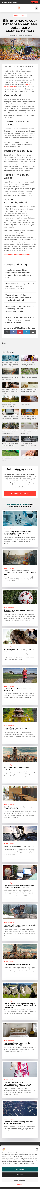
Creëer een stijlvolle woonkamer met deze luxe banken (28, 445)
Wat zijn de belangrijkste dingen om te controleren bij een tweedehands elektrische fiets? (20, 274)
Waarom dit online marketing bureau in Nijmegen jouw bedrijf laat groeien (10, 431)
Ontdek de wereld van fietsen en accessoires (17, 689)
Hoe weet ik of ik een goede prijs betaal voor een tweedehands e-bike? (20, 286)
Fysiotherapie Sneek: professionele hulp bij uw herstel (9, 458)
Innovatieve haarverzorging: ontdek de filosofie (19, 650)
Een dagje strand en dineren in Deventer (17, 768)
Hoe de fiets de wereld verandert (17, 964)
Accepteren (20, 1169)
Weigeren (20, 1175)
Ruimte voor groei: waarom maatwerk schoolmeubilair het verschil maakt (29, 418)
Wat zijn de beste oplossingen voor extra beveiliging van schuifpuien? (29, 431)
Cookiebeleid (19, 1184)
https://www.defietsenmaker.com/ (17, 254)
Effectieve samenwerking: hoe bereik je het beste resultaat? (19, 1122)
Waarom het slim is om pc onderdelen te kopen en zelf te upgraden (10, 391)
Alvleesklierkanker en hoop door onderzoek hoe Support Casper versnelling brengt (10, 364)
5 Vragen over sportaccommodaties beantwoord (19, 611)
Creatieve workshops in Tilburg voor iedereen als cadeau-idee (28, 364)
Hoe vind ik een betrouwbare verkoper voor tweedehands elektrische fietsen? (20, 319)
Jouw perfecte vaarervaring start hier (19, 846)
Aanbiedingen (20, 15)
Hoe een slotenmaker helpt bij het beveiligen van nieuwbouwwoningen (10, 445)
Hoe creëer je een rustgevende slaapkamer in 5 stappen (17, 1044)
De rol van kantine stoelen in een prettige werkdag (18, 808)
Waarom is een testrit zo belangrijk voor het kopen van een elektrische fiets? (20, 297)
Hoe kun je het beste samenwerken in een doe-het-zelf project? (20, 926)
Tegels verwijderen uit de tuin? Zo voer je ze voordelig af (29, 377)
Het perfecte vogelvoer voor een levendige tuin (17, 729)
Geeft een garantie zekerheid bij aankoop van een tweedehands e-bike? (20, 308)
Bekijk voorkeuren (20, 1180)
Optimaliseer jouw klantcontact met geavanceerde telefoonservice (19, 886)
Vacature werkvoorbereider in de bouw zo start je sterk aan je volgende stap (10, 377)
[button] (37, 1149)
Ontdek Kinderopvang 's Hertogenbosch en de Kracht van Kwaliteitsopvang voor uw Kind (18, 1084)
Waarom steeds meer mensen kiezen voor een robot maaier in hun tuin (9, 404)
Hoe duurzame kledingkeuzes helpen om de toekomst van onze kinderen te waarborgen (20, 1005)
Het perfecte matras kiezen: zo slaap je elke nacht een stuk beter (29, 391)
